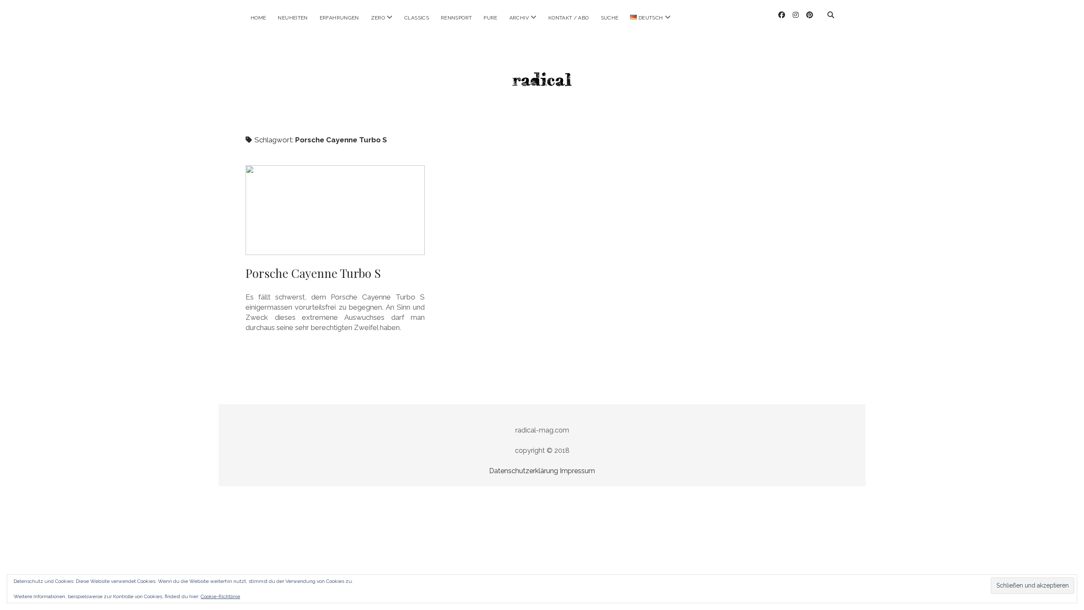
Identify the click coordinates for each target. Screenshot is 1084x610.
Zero (378, 18)
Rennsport (456, 18)
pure (490, 18)
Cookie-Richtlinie (220, 596)
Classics (416, 18)
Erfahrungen (339, 18)
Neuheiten (292, 18)
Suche (610, 18)
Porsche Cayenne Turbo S (335, 210)
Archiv (519, 18)
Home (258, 18)
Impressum (577, 471)
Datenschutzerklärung (523, 471)
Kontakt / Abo (568, 18)
